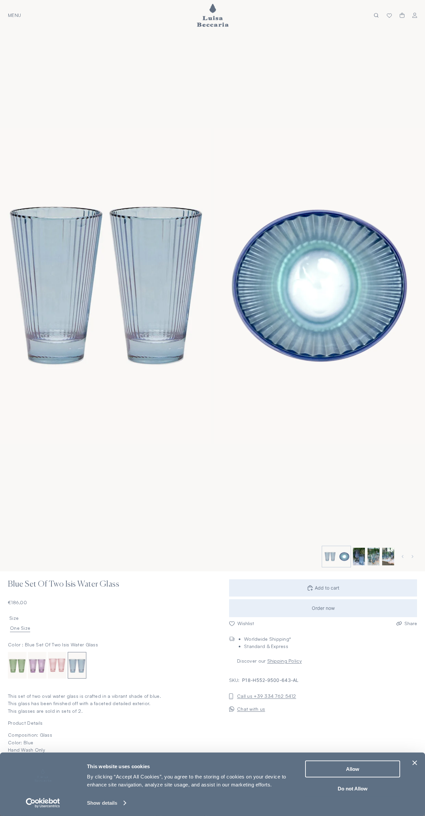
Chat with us (251, 708)
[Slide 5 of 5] (387, 557)
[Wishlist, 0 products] (389, 15)
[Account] (414, 15)
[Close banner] (414, 763)
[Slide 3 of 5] (358, 557)
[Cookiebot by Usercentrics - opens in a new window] (43, 803)
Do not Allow (353, 788)
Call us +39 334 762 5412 (266, 696)
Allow (352, 769)
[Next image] (413, 556)
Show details (102, 803)
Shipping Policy (284, 660)
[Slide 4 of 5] (373, 557)
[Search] (376, 15)
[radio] (17, 665)
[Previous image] (403, 556)
